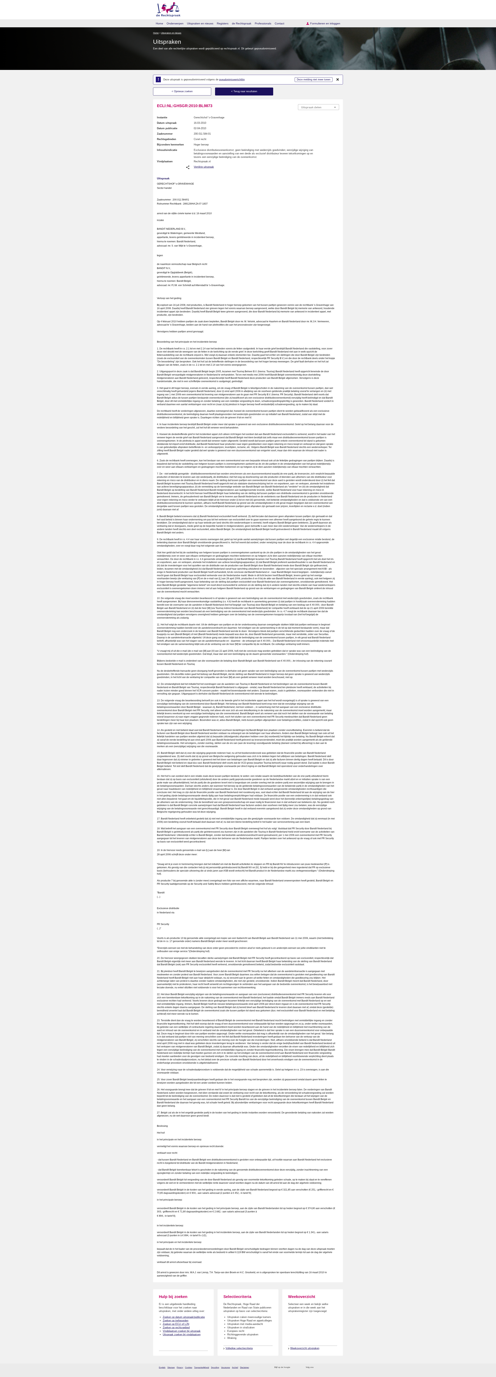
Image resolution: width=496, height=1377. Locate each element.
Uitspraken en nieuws (200, 23)
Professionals (263, 23)
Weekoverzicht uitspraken (304, 1348)
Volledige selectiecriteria (239, 1348)
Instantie (162, 117)
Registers (222, 23)
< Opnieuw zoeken (182, 91)
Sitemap (171, 1367)
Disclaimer (244, 1367)
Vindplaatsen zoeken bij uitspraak (182, 1331)
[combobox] (318, 107)
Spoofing (215, 1367)
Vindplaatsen (165, 161)
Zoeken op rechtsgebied (176, 1327)
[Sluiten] (338, 79)
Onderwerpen (175, 23)
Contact (279, 23)
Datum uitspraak (167, 122)
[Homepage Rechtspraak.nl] (167, 8)
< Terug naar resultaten (244, 91)
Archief (235, 1367)
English (162, 1367)
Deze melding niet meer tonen (313, 79)
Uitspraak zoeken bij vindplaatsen (182, 1334)
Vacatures (225, 1367)
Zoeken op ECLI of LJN (176, 1324)
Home (159, 23)
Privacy (180, 1367)
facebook (322, 1367)
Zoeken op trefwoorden (175, 1320)
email (299, 1367)
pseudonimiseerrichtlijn (232, 79)
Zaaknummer (165, 133)
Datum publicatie (167, 128)
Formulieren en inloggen (325, 23)
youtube (337, 1367)
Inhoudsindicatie (167, 150)
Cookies (188, 1367)
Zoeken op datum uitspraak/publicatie (184, 1317)
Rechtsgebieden (166, 139)
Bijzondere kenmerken (170, 144)
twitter (317, 1367)
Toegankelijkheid (201, 1367)
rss (294, 1367)
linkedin (332, 1367)
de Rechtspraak (241, 23)
